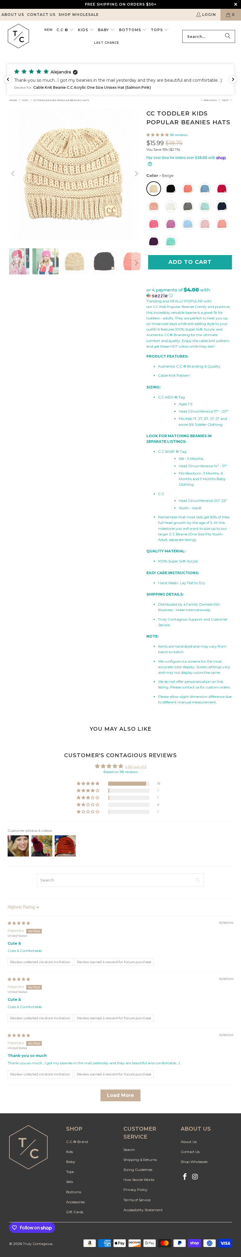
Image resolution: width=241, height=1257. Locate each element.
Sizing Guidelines (137, 1169)
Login (209, 14)
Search (129, 1149)
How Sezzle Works (138, 1179)
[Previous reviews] (8, 79)
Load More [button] (120, 1095)
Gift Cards (74, 1212)
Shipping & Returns (140, 1159)
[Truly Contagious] (18, 36)
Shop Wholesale (78, 14)
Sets (69, 1181)
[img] (19, 923)
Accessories (75, 1202)
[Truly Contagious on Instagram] (195, 1177)
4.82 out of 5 (135, 766)
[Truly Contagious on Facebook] (185, 1177)
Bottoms (73, 1192)
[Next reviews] (233, 79)
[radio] (153, 188)
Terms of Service (136, 1200)
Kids (69, 1151)
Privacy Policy (135, 1189)
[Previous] (13, 173)
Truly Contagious (37, 1243)
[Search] (227, 36)
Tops (70, 1171)
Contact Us (41, 14)
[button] (65, 30)
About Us (12, 14)
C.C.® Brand (77, 1141)
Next (225, 100)
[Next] (136, 173)
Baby (70, 1161)
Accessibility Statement (143, 1210)
